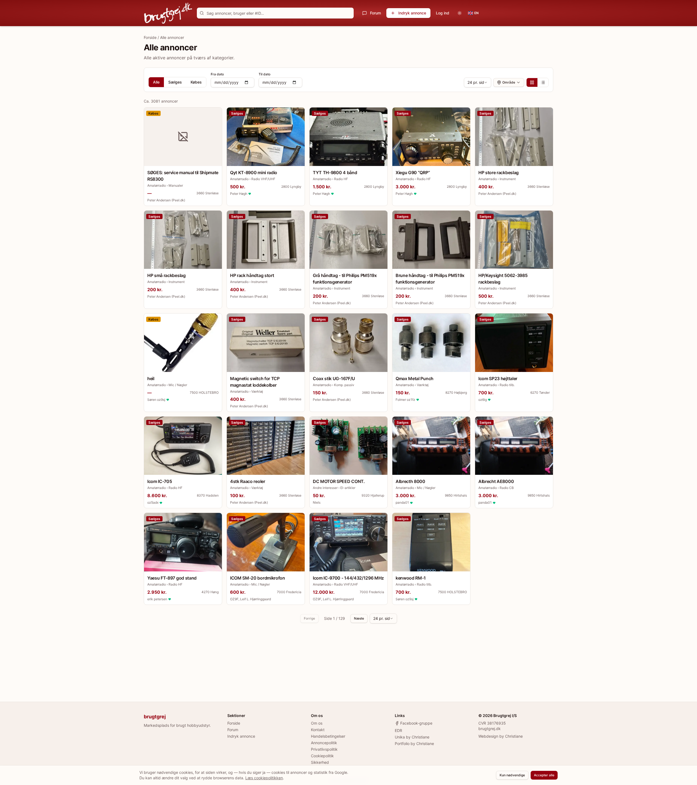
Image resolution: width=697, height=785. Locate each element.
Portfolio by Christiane (414, 743)
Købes (196, 82)
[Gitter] (532, 82)
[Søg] (202, 13)
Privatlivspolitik (324, 749)
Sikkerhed (320, 762)
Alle (156, 82)
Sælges (175, 82)
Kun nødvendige (512, 775)
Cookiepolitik (322, 755)
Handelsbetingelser (328, 736)
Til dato (264, 74)
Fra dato (217, 74)
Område (508, 82)
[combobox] (477, 82)
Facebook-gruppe (416, 723)
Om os (316, 723)
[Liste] (542, 82)
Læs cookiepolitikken (264, 777)
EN (476, 13)
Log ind (442, 13)
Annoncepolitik (324, 742)
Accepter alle (544, 775)
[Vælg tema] (459, 13)
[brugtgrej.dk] (168, 13)
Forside (150, 37)
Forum (375, 13)
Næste (359, 618)
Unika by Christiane (412, 737)
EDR (398, 730)
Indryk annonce (412, 13)
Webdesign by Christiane (500, 736)
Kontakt (318, 729)
